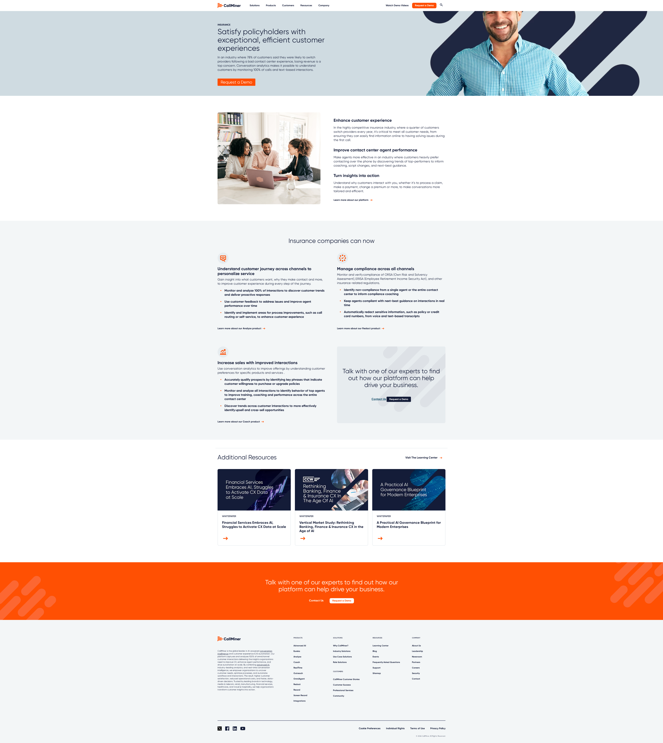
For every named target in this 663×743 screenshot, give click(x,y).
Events (376, 656)
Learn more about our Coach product (239, 421)
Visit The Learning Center (421, 457)
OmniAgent (299, 679)
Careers (416, 668)
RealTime (298, 668)
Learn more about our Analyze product (239, 328)
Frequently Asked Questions (386, 662)
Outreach (298, 673)
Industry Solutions (341, 651)
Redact (297, 684)
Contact (416, 679)
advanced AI (263, 665)
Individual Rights (395, 728)
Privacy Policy (437, 728)
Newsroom (417, 656)
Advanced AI (300, 645)
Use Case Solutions (342, 656)
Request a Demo (424, 5)
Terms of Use (417, 728)
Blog (375, 651)
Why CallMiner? (340, 645)
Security (416, 673)
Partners (416, 662)
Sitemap (377, 673)
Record (297, 690)
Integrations (300, 701)
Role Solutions (340, 662)
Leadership (417, 651)
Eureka (297, 651)
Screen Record (300, 695)
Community (338, 696)
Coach (297, 662)
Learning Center (380, 645)
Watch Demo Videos (397, 5)
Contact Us (379, 399)
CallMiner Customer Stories (346, 679)
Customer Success (342, 685)
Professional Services (343, 690)
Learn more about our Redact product (358, 328)
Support (377, 668)
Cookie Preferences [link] (370, 728)
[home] (229, 5)
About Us (416, 645)
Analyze (297, 656)
